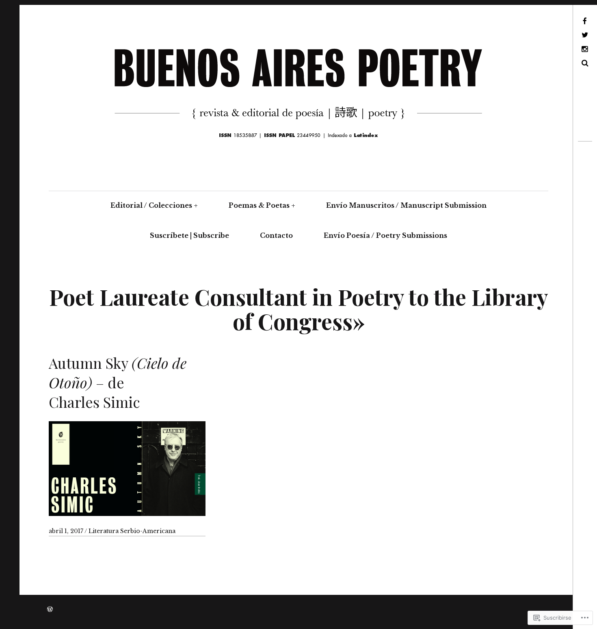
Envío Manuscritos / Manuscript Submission (406, 205)
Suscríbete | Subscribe (189, 235)
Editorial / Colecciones (151, 205)
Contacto (276, 235)
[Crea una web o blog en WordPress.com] (50, 609)
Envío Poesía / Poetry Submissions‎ (385, 235)
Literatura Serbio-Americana (132, 531)
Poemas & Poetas (259, 205)
